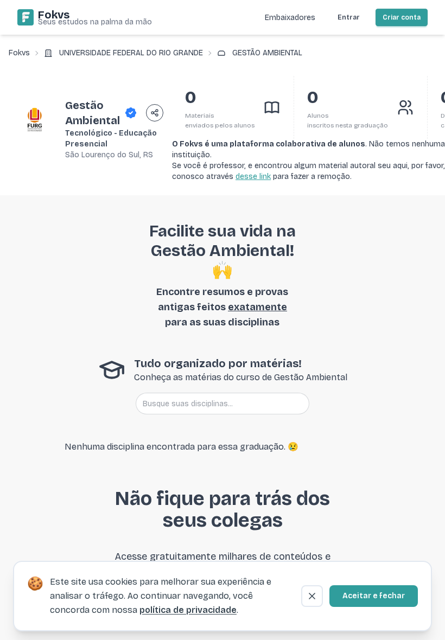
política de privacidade (188, 610)
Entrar (349, 17)
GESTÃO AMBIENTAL (267, 52)
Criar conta (402, 17)
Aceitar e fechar (373, 595)
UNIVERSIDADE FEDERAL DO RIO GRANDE (131, 52)
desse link (253, 176)
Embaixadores (290, 17)
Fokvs (19, 52)
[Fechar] (312, 596)
